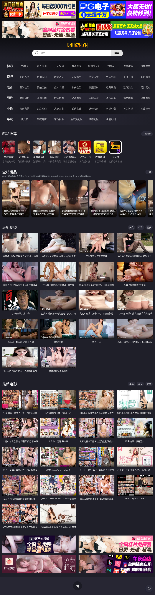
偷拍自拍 (42, 87)
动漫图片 (76, 98)
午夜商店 (42, 119)
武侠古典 (76, 108)
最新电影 (9, 383)
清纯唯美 (111, 98)
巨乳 (140, 227)
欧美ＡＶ (59, 76)
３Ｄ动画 (76, 76)
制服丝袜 (94, 87)
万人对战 (59, 66)
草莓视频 (59, 119)
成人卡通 (59, 87)
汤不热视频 (76, 119)
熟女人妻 (94, 76)
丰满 (131, 384)
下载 (149, 172)
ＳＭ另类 (145, 76)
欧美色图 (59, 98)
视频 (10, 77)
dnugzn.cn (77, 45)
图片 (10, 98)
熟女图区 (128, 98)
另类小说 (111, 108)
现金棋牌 (128, 66)
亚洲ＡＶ (24, 76)
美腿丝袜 (94, 98)
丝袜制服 (111, 76)
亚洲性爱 (24, 87)
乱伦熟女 (128, 87)
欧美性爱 (76, 87)
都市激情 (24, 108)
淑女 (140, 384)
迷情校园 (94, 108)
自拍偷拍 (42, 76)
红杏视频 (94, 119)
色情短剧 (111, 119)
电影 (10, 87)
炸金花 (111, 66)
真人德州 (42, 66)
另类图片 (145, 98)
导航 (10, 119)
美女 (131, 227)
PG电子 (24, 66)
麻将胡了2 (93, 66)
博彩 (10, 66)
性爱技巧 (145, 108)
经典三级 (111, 87)
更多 (149, 227)
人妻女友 (59, 108)
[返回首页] (149, 588)
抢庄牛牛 (145, 66)
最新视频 (9, 227)
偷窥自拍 (24, 98)
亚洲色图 (42, 98)
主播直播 (128, 76)
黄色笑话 (128, 108)
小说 (10, 109)
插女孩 (24, 119)
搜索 (116, 53)
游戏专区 (76, 66)
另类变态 (145, 87)
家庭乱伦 (42, 108)
